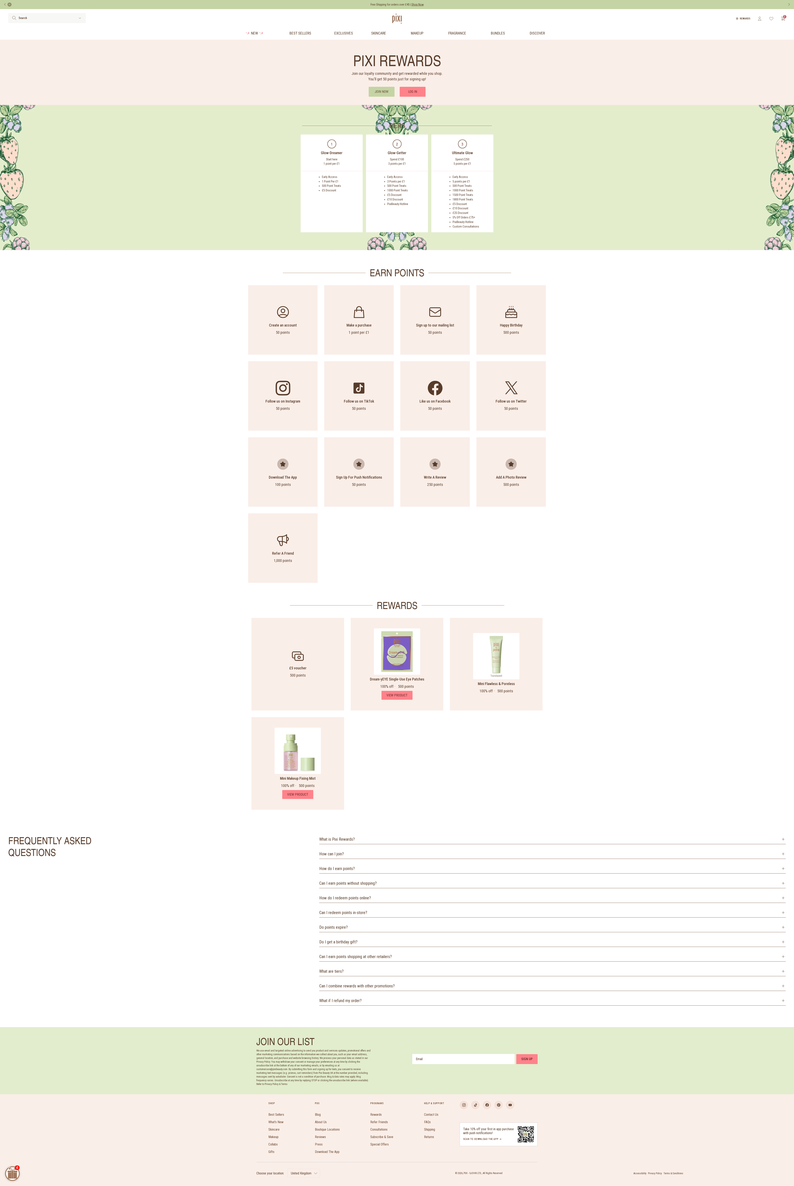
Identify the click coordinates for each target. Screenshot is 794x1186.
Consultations (378, 1129)
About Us (321, 1122)
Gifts (271, 1152)
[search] (14, 17)
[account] (759, 18)
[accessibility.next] (789, 4)
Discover (537, 33)
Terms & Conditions (673, 1173)
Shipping (429, 1129)
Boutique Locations (327, 1129)
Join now (381, 92)
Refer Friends (379, 1122)
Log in (412, 92)
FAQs (427, 1122)
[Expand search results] (80, 18)
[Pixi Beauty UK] (397, 19)
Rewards (745, 18)
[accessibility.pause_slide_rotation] (9, 4)
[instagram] (464, 1105)
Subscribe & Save (381, 1137)
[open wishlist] (771, 18)
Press (319, 1144)
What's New (275, 1122)
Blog (318, 1115)
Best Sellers (300, 33)
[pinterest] (498, 1105)
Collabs (273, 1144)
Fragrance (457, 33)
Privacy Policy (655, 1173)
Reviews (320, 1137)
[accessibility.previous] (5, 4)
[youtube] (510, 1105)
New (254, 33)
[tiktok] (475, 1105)
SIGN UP (527, 1059)
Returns (429, 1137)
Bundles (498, 33)
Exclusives (343, 33)
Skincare (378, 33)
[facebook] (487, 1105)
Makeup (417, 33)
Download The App (327, 1152)
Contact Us (431, 1115)
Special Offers (379, 1144)
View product (397, 695)
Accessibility (640, 1173)
